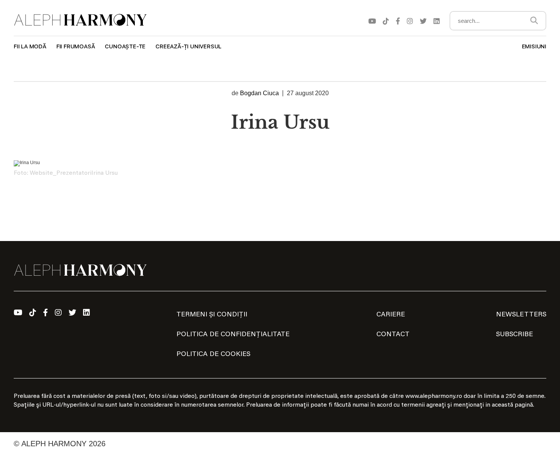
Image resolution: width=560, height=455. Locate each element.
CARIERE (390, 314)
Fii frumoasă (75, 46)
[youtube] (372, 21)
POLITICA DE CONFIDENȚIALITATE (233, 334)
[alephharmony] (80, 20)
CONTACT (393, 334)
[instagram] (410, 21)
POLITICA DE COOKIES (213, 354)
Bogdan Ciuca (259, 93)
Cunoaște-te (125, 46)
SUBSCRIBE (514, 334)
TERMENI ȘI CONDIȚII (211, 314)
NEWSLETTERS (521, 314)
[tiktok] (386, 21)
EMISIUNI (534, 46)
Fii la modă (30, 46)
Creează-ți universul (188, 46)
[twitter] (423, 21)
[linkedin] (437, 21)
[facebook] (398, 21)
